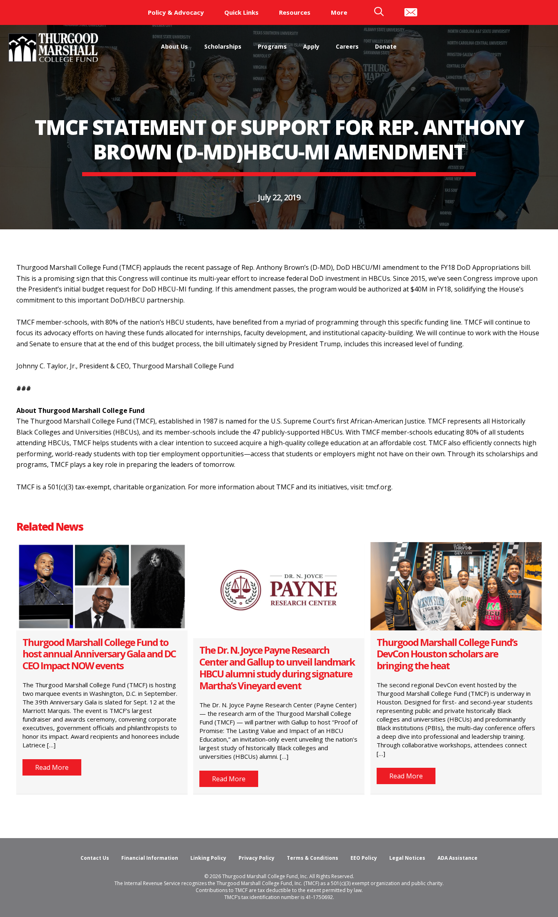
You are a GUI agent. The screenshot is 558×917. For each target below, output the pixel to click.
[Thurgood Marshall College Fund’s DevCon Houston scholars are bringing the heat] (456, 585)
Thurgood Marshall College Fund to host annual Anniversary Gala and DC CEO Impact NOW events (99, 654)
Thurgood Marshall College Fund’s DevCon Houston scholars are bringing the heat (447, 654)
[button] (51, 767)
